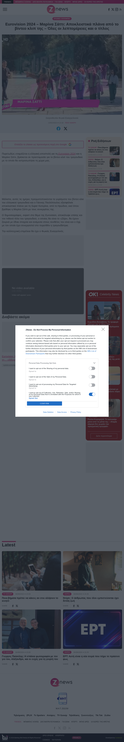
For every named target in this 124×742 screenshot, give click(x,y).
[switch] (92, 368)
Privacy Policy (75, 412)
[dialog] (62, 371)
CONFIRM (44, 403)
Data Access (62, 412)
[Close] (104, 330)
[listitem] (62, 363)
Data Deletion (48, 412)
